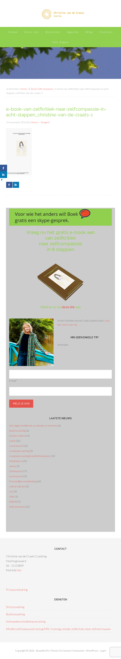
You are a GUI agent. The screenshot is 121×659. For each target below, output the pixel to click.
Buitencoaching (17, 430)
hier (19, 570)
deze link (68, 307)
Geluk (12, 440)
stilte (11, 496)
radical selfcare (17, 486)
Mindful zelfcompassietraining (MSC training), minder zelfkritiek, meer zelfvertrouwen (58, 629)
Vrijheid (13, 501)
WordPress (92, 650)
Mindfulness (15, 460)
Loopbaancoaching (19, 450)
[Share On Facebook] (9, 185)
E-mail (13, 380)
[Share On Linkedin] (16, 185)
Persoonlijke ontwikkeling (22, 481)
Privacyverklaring (17, 589)
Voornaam (62, 344)
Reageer (45, 122)
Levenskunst (16, 445)
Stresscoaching (15, 607)
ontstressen (15, 476)
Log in (103, 650)
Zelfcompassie (17, 506)
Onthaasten (15, 471)
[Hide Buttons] (1, 180)
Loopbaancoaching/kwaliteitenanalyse (29, 455)
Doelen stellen (17, 435)
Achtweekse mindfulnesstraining (26, 621)
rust (11, 491)
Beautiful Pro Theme (47, 650)
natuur (12, 466)
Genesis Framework (73, 650)
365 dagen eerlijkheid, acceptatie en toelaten (33, 425)
